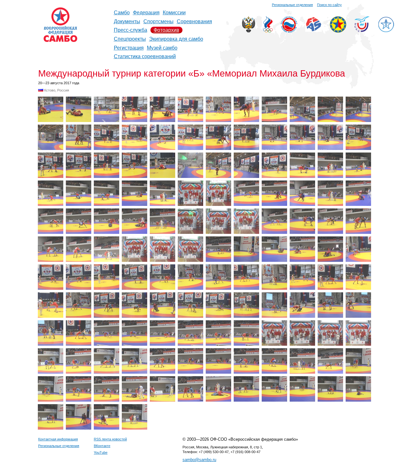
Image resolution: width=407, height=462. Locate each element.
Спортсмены (158, 21)
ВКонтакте (102, 446)
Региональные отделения (292, 5)
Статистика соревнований (145, 56)
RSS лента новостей (110, 439)
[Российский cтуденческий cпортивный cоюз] (362, 30)
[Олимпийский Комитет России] (268, 31)
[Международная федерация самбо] (313, 30)
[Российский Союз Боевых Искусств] (289, 31)
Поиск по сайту (329, 5)
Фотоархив (166, 30)
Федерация (146, 12)
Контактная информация (58, 439)
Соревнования (194, 21)
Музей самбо (162, 48)
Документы (127, 21)
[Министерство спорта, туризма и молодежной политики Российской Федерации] (248, 31)
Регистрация (129, 48)
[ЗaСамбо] (386, 31)
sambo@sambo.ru (199, 459)
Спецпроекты (130, 39)
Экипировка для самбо (176, 39)
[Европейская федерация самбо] (338, 31)
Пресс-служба (130, 30)
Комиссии (174, 12)
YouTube (100, 452)
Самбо (122, 12)
